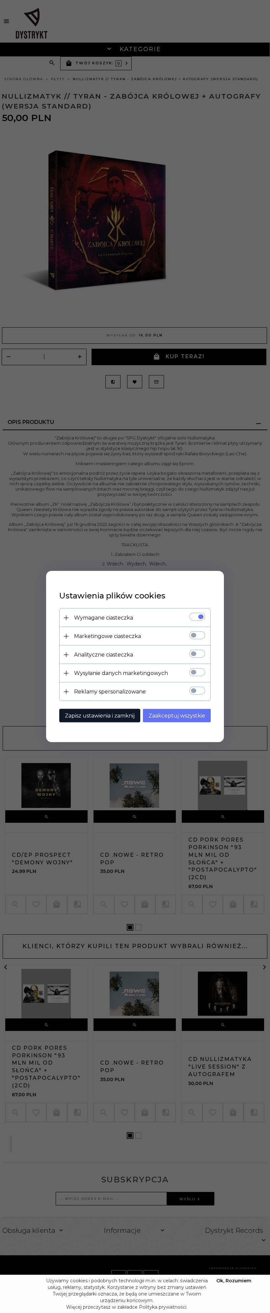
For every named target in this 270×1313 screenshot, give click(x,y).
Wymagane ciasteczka (103, 618)
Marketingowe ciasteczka (107, 636)
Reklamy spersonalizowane (110, 692)
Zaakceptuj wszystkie (176, 716)
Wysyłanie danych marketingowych (121, 673)
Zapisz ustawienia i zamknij (100, 716)
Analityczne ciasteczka (103, 655)
